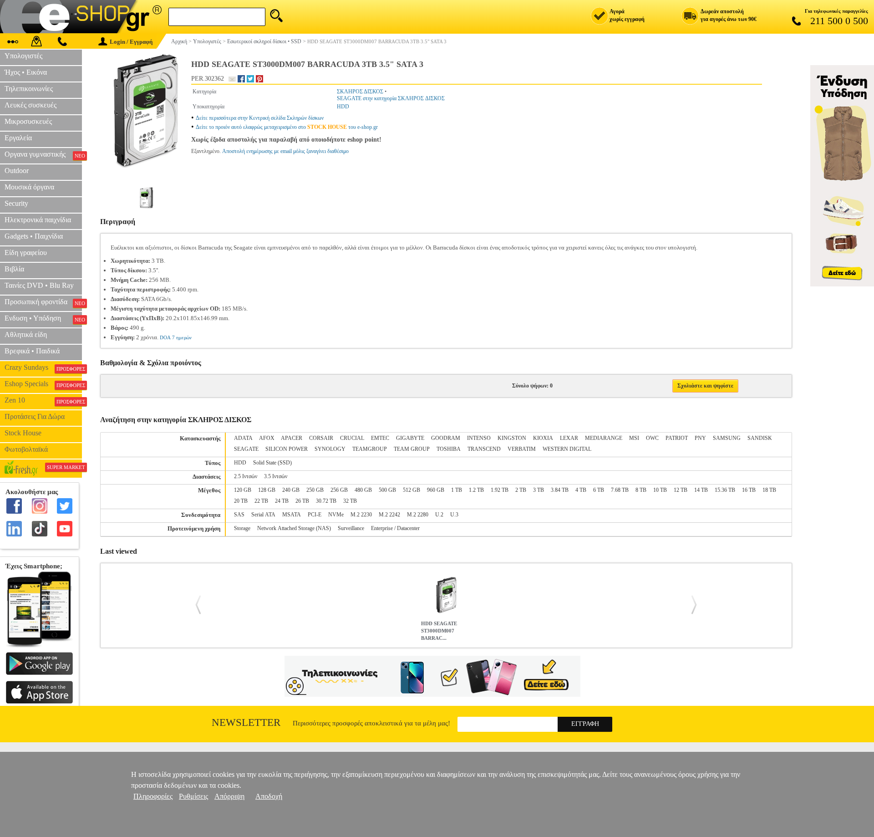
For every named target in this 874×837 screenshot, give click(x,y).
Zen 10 (43, 400)
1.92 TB (499, 490)
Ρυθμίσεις (193, 796)
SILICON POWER (286, 449)
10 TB (660, 490)
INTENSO (479, 438)
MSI (634, 438)
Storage (242, 528)
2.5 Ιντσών (245, 476)
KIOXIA (543, 438)
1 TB (456, 490)
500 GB (387, 490)
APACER (291, 438)
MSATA (291, 514)
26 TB (302, 501)
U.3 (454, 514)
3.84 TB (560, 490)
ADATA (243, 438)
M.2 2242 (389, 514)
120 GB (242, 490)
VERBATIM (522, 449)
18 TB (769, 490)
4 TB (580, 490)
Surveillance (351, 528)
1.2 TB (476, 490)
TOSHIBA (449, 449)
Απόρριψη (229, 796)
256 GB (339, 490)
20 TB (241, 501)
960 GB (435, 490)
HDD (343, 106)
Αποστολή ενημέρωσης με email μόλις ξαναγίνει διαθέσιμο (285, 151)
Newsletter (246, 722)
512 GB (411, 490)
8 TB (640, 490)
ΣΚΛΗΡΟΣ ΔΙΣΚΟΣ (360, 91)
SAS (239, 514)
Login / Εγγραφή (131, 41)
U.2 (439, 514)
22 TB (261, 501)
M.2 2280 (417, 514)
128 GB (266, 490)
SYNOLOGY (330, 449)
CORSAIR (321, 438)
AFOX (266, 438)
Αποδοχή (268, 796)
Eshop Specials (43, 384)
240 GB (291, 490)
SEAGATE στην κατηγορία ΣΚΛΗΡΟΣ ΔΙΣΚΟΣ (391, 98)
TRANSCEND (484, 449)
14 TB (701, 490)
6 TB (598, 490)
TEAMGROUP (369, 449)
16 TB (749, 490)
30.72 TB (326, 501)
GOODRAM (445, 438)
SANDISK (759, 438)
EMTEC (380, 438)
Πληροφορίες (153, 796)
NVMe (336, 514)
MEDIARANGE (603, 438)
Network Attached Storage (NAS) (294, 528)
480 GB (363, 490)
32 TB (350, 501)
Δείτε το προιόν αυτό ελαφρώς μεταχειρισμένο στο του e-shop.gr (287, 127)
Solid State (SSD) (272, 462)
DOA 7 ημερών (176, 337)
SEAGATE (246, 449)
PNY (700, 438)
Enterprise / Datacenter (395, 528)
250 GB (315, 490)
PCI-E (314, 514)
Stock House (23, 433)
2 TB (520, 490)
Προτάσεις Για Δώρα (35, 416)
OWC (652, 438)
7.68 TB (620, 490)
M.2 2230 (361, 514)
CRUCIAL (352, 438)
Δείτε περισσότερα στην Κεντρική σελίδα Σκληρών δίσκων (260, 118)
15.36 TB (725, 490)
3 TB (538, 490)
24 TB (282, 501)
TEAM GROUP (412, 449)
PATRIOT (677, 438)
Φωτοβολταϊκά (26, 449)
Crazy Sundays (43, 367)
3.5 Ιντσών (275, 476)
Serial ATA (263, 514)
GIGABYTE (410, 438)
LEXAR (569, 438)
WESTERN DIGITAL (567, 449)
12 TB (680, 490)
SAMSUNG (727, 438)
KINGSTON (512, 438)
